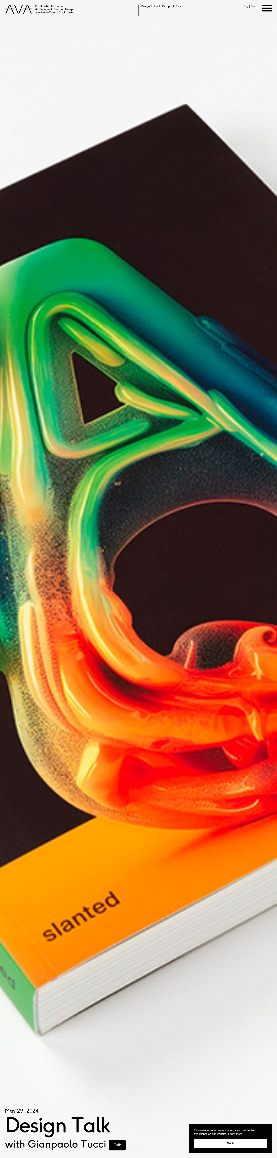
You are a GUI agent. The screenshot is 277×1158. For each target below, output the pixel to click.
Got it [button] (230, 1143)
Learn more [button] (235, 1134)
